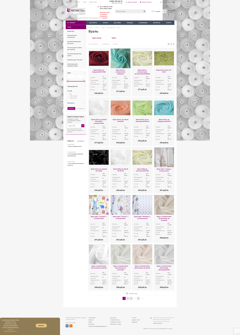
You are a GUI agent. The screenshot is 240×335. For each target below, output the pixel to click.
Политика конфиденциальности (97, 326)
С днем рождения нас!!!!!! (75, 146)
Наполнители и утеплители (72, 36)
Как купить (93, 22)
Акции (90, 322)
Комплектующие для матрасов (74, 42)
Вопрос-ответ (136, 319)
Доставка (117, 22)
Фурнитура (70, 31)
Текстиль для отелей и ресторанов (74, 48)
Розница (130, 22)
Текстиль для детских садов (74, 54)
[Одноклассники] (70, 325)
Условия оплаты (115, 319)
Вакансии (134, 322)
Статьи (134, 317)
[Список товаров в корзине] (169, 12)
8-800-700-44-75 (116, 1)
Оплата (105, 22)
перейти (105, 18)
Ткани (69, 27)
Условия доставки (115, 322)
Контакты (156, 22)
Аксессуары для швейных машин (72, 65)
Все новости (81, 141)
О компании (143, 22)
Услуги (168, 22)
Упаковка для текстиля (74, 59)
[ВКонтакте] (67, 325)
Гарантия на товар (115, 324)
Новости (90, 319)
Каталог (72, 22)
